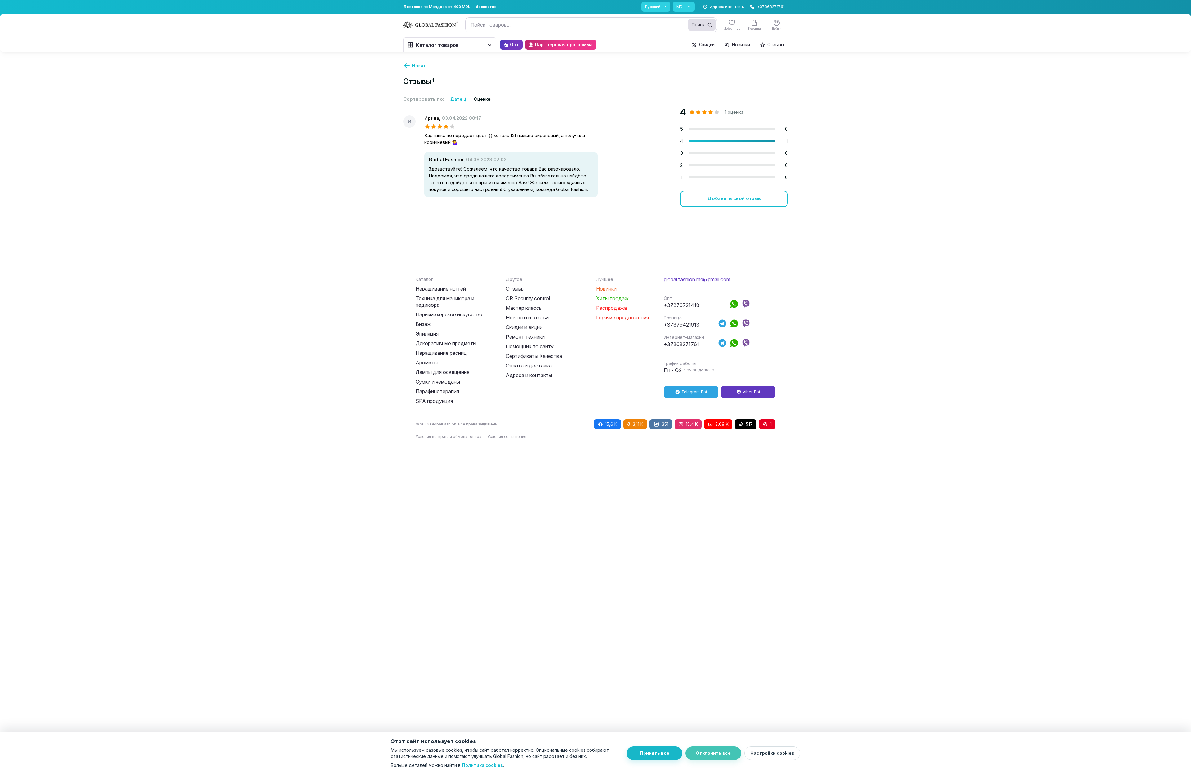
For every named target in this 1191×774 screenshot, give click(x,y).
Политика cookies (482, 765)
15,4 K (692, 424)
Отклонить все (713, 753)
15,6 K (611, 424)
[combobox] (591, 24)
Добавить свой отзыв (734, 198)
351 (665, 424)
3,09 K (722, 424)
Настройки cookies (772, 753)
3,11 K (638, 424)
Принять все (654, 753)
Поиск (698, 24)
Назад (419, 66)
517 (749, 424)
